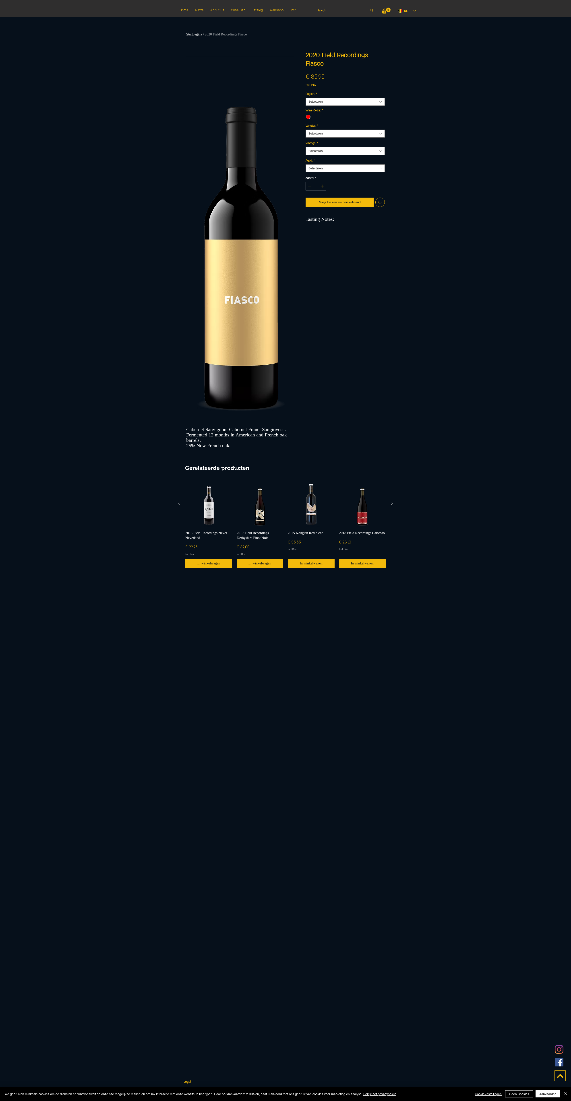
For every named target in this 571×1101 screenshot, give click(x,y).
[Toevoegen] (380, 202)
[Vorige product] (179, 503)
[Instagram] (559, 1049)
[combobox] (345, 102)
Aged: (310, 161)
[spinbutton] (316, 186)
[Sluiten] (565, 1093)
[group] (285, 524)
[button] (386, 11)
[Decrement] (309, 186)
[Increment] (323, 186)
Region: (311, 94)
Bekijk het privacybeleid (379, 1094)
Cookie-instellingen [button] (488, 1094)
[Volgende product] (392, 503)
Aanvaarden (548, 1094)
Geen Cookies (519, 1094)
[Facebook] (559, 1062)
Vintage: (312, 143)
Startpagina (194, 34)
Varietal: (312, 126)
